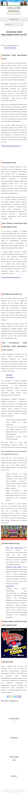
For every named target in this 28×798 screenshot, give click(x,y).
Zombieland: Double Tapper (13, 567)
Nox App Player (10, 377)
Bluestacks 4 (9, 375)
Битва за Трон (9, 586)
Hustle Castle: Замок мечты (14, 547)
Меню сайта (14, 19)
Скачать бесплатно (10, 48)
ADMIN (5, 41)
